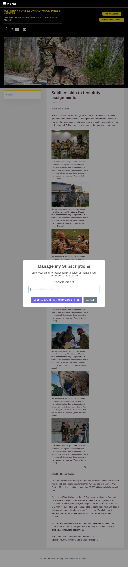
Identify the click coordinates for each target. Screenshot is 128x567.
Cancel (90, 300)
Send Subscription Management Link (57, 300)
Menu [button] (11, 3)
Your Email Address (64, 282)
